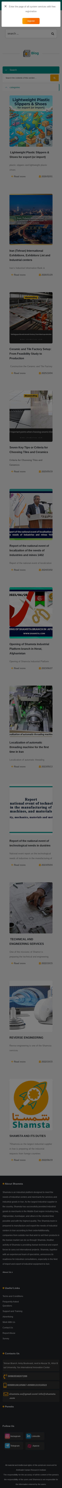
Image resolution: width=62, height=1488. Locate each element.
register (31, 21)
